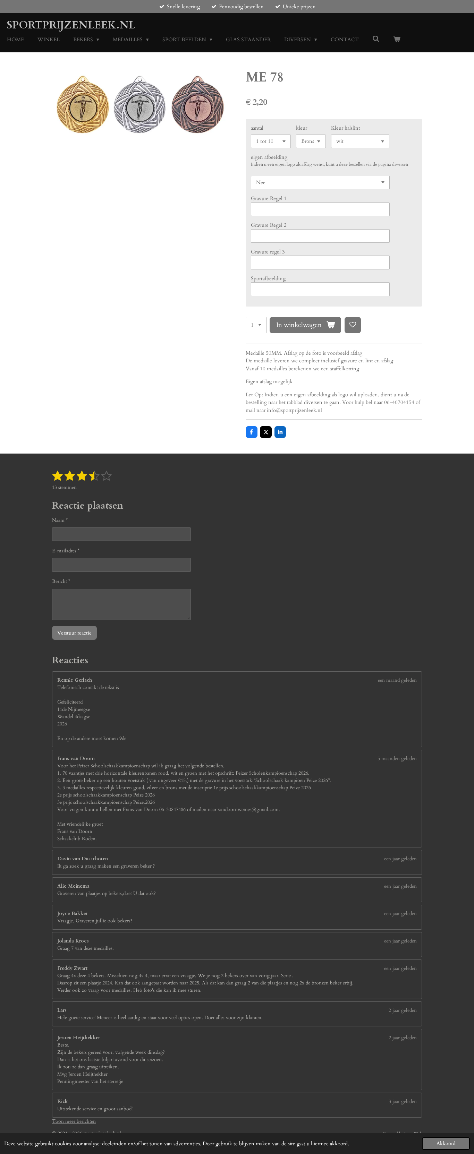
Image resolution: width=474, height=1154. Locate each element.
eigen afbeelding (269, 157)
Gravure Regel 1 (269, 198)
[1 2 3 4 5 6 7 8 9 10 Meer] (256, 325)
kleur (301, 127)
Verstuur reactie (74, 632)
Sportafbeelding (268, 278)
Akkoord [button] (446, 1143)
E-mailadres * (65, 551)
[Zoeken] (376, 39)
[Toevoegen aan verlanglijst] (353, 325)
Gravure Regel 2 (269, 225)
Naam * (60, 520)
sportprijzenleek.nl (71, 25)
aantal (257, 127)
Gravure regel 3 (268, 251)
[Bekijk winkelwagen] (397, 39)
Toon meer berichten (74, 1121)
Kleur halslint (345, 127)
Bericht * (61, 581)
